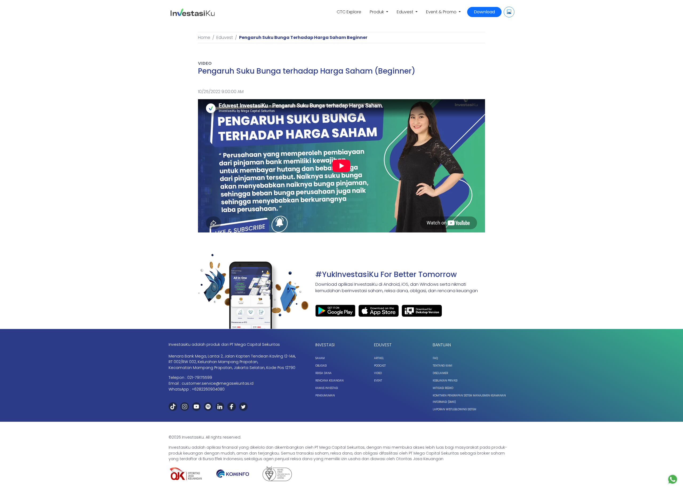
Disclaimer (440, 373)
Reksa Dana (323, 373)
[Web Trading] (509, 12)
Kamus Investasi (326, 388)
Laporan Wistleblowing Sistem (454, 409)
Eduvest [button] (405, 12)
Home (204, 37)
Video (378, 373)
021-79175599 (199, 377)
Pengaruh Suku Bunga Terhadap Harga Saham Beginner (303, 37)
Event (378, 381)
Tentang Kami (442, 366)
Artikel (379, 358)
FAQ (435, 358)
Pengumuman (325, 395)
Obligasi (321, 366)
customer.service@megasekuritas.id (217, 383)
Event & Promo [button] (442, 12)
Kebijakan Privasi (445, 381)
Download (484, 12)
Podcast (380, 366)
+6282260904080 (208, 389)
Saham (320, 358)
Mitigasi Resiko (443, 388)
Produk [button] (377, 12)
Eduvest (224, 37)
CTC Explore (349, 12)
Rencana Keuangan (329, 381)
